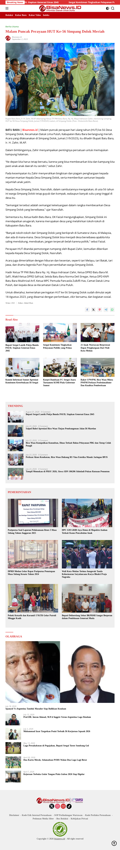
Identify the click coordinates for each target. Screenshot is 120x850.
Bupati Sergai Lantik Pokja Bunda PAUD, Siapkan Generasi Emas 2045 (22, 348)
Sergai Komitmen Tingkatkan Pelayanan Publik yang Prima (80, 2)
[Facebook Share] (87, 309)
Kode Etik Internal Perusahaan (37, 815)
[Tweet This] (93, 309)
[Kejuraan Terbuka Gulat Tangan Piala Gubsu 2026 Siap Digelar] (13, 776)
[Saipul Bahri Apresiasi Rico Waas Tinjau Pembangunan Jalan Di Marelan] (15, 431)
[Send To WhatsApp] (112, 309)
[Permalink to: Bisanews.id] (7, 37)
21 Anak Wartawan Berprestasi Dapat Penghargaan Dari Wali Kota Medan (95, 348)
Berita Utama (12, 26)
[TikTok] (69, 806)
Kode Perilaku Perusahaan (98, 815)
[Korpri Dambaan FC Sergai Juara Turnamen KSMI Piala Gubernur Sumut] (60, 367)
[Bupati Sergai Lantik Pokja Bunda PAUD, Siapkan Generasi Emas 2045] (22, 332)
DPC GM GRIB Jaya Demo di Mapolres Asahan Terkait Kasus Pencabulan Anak (84, 531)
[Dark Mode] (107, 8)
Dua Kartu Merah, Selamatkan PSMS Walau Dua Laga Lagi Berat (55, 760)
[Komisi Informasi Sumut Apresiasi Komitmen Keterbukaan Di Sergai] (22, 367)
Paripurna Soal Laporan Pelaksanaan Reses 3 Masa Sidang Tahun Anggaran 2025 (32, 531)
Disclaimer (14, 815)
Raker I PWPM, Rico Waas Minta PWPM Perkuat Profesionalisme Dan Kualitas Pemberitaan (97, 383)
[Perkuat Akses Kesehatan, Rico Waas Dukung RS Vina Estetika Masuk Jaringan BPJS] (15, 459)
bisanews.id (59, 839)
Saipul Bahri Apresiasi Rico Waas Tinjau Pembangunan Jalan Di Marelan (61, 428)
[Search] (113, 8)
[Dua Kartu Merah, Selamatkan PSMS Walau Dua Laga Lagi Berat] (13, 762)
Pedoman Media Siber (43, 818)
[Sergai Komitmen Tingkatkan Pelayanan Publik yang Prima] (60, 332)
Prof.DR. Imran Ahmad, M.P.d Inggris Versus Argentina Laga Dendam (57, 717)
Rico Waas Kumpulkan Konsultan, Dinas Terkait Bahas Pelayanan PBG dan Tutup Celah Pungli (68, 444)
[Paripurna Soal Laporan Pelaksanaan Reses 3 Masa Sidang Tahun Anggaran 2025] (33, 513)
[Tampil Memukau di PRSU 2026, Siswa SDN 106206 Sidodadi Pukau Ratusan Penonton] (15, 474)
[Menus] (7, 8)
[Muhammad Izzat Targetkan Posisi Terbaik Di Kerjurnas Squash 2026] (13, 734)
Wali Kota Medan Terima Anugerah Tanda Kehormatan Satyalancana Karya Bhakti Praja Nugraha (84, 574)
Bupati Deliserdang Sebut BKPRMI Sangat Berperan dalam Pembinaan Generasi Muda (87, 616)
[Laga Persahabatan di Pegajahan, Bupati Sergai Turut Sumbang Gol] (13, 748)
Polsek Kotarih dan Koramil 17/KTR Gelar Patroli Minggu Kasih (32, 616)
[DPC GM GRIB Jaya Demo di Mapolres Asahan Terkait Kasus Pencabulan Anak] (87, 513)
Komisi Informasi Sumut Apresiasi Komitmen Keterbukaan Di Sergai (21, 381)
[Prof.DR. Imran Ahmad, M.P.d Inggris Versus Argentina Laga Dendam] (13, 719)
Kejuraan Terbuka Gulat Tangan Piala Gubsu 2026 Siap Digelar (54, 774)
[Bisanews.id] (60, 8)
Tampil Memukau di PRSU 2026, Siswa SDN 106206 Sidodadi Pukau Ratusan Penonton (68, 471)
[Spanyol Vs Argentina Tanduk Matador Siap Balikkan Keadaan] (60, 672)
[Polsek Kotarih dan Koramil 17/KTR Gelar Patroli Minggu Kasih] (33, 598)
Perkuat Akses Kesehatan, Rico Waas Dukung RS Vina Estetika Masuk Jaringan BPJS (67, 457)
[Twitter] (51, 806)
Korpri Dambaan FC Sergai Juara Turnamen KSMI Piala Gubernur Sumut (59, 383)
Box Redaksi (62, 818)
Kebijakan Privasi (79, 818)
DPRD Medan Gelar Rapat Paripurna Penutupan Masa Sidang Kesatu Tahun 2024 (31, 572)
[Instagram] (57, 806)
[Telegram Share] (106, 309)
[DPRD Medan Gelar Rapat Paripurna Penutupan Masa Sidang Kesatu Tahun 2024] (33, 554)
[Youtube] (63, 806)
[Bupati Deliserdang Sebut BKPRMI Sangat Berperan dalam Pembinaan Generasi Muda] (87, 598)
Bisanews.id (17, 37)
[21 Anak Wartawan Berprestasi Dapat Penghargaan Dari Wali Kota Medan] (98, 332)
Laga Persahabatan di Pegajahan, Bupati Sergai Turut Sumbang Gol (56, 745)
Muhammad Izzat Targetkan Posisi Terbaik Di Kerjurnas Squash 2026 (56, 731)
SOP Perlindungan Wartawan (68, 815)
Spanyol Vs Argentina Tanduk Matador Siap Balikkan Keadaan (35, 709)
